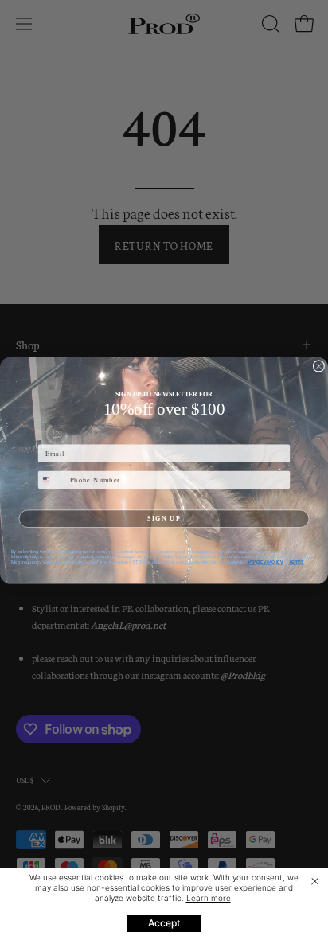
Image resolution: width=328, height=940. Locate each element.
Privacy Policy (265, 561)
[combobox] (51, 479)
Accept (164, 923)
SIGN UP (164, 517)
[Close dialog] (319, 366)
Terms (295, 561)
